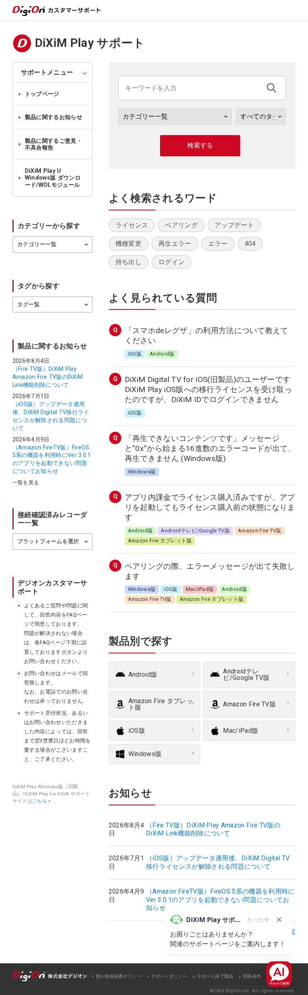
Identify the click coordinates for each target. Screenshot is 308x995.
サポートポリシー (169, 976)
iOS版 (136, 730)
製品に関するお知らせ (53, 117)
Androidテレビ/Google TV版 (246, 674)
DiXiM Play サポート (90, 43)
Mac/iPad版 (240, 730)
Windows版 (145, 754)
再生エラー (174, 243)
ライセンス (132, 225)
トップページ (42, 94)
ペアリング (181, 225)
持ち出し (129, 262)
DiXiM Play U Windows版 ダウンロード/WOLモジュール (53, 178)
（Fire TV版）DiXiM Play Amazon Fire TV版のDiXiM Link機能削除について (47, 377)
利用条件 (252, 976)
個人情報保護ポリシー (118, 976)
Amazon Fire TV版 (249, 704)
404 (250, 243)
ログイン (171, 262)
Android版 (143, 674)
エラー (218, 243)
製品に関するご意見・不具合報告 (53, 144)
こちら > (41, 801)
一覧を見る (25, 482)
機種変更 (129, 243)
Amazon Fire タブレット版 (160, 704)
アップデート (234, 225)
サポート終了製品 (215, 976)
